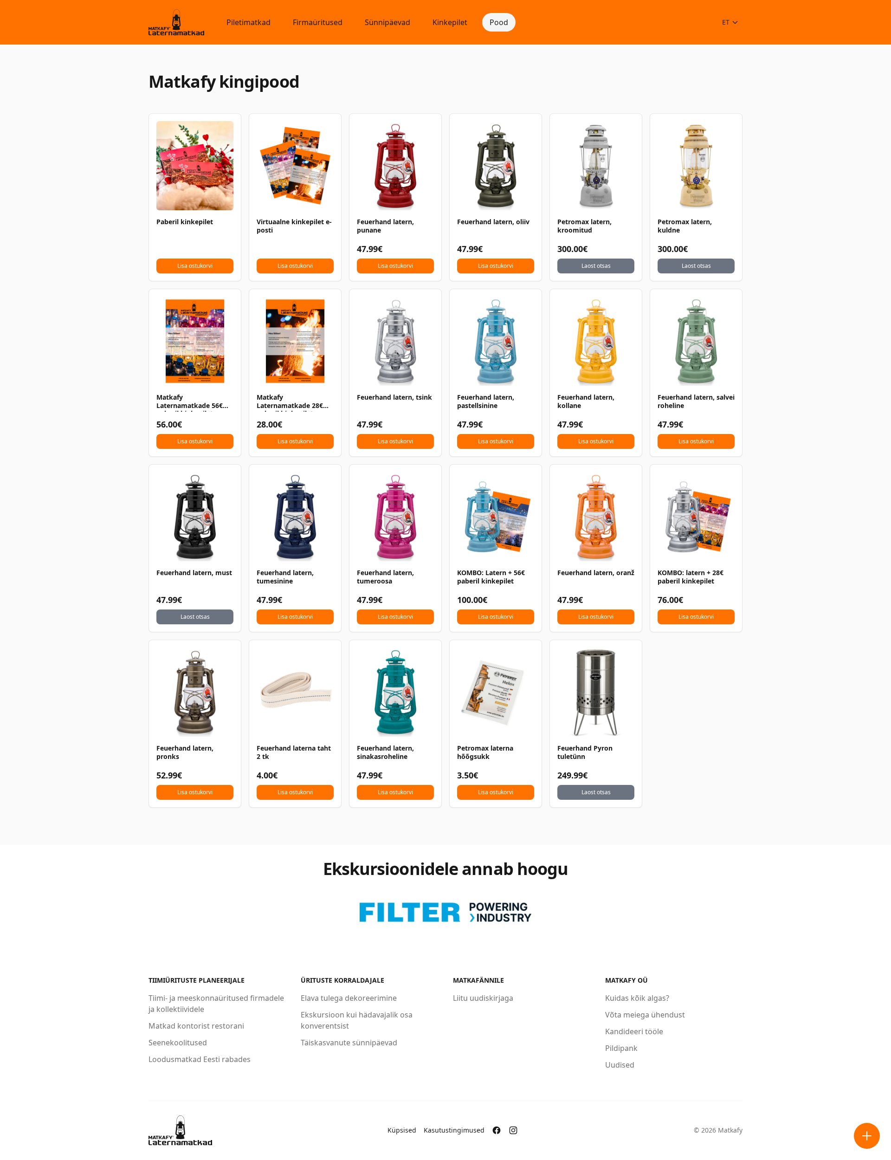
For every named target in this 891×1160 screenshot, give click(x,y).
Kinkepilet (450, 22)
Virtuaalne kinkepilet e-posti (294, 226)
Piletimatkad (248, 22)
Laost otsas (596, 266)
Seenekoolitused (177, 1042)
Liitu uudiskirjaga (483, 998)
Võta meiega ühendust (645, 1015)
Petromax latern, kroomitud (584, 226)
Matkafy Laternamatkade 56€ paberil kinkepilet (189, 402)
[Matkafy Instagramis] (513, 1130)
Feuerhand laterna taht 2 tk (294, 752)
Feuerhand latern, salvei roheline (696, 401)
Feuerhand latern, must (194, 573)
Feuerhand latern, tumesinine (285, 577)
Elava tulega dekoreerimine (349, 998)
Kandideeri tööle (634, 1031)
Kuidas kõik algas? (637, 998)
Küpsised (401, 1130)
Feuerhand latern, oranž (595, 573)
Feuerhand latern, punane (385, 226)
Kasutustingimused (454, 1130)
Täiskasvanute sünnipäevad (349, 1042)
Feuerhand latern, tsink (394, 397)
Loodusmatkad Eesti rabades (199, 1059)
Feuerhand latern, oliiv (493, 222)
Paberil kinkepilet (184, 222)
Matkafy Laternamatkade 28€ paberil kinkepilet (290, 402)
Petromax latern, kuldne (685, 226)
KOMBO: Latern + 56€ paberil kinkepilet (491, 577)
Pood (499, 22)
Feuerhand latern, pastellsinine (485, 401)
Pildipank (621, 1048)
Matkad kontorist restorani (196, 1026)
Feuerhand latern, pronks (184, 752)
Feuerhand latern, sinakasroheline (385, 752)
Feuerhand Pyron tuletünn (585, 752)
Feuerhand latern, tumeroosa (385, 577)
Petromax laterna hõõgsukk (485, 752)
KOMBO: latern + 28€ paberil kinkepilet (690, 577)
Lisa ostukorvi (195, 266)
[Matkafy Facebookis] (496, 1130)
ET (726, 22)
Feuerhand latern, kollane (585, 401)
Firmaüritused (317, 22)
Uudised (619, 1065)
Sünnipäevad (387, 22)
